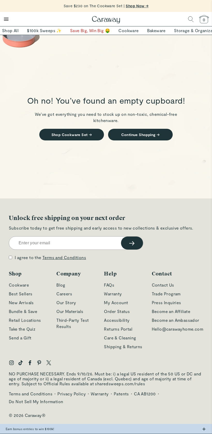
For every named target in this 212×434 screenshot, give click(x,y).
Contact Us (163, 284)
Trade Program (166, 293)
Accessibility (117, 320)
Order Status (117, 311)
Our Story (66, 302)
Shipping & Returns (123, 346)
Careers (64, 293)
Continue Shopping (140, 134)
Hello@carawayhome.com (177, 328)
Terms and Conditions (64, 257)
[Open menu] (6, 19)
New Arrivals (21, 302)
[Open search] (191, 19)
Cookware (19, 284)
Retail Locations (25, 320)
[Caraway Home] (106, 20)
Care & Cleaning (120, 337)
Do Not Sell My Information (36, 401)
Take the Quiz (22, 328)
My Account (116, 302)
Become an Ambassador (175, 320)
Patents (121, 393)
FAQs (109, 284)
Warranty (113, 293)
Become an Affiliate (171, 311)
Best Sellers (21, 293)
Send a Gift (20, 337)
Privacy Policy (71, 393)
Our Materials (69, 311)
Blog (60, 284)
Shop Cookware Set (71, 134)
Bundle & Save (23, 311)
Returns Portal (118, 328)
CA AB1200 (145, 393)
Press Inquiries (166, 302)
